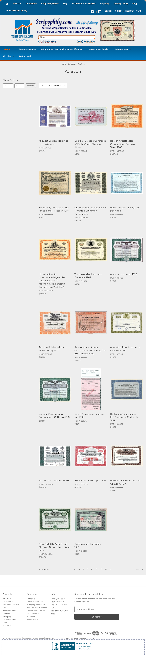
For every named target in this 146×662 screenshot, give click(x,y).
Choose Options (90, 188)
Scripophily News (50, 3)
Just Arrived (25, 56)
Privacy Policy (121, 3)
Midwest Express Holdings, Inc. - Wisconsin (53, 142)
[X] (96, 11)
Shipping (104, 3)
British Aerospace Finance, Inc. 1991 (89, 416)
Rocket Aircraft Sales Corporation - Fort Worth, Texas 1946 (124, 144)
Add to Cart (55, 121)
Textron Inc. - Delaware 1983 (55, 480)
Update (30, 86)
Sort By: (43, 85)
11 (110, 569)
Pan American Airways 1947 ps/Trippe (125, 209)
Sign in (118, 11)
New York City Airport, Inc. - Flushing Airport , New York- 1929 (54, 547)
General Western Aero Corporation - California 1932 (54, 416)
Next (138, 569)
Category (7, 49)
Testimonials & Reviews (83, 3)
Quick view (54, 111)
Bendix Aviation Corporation (90, 480)
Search (108, 11)
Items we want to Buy (16, 10)
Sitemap (7, 625)
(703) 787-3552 (47, 41)
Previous (45, 569)
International (121, 49)
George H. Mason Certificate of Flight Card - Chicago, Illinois (90, 144)
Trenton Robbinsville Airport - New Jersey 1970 (54, 349)
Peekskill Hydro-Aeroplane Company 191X (125, 482)
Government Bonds (98, 49)
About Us (17, 3)
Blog (134, 3)
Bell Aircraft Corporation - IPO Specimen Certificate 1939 (124, 417)
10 (106, 569)
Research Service (27, 49)
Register (129, 11)
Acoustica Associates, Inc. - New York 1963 (125, 349)
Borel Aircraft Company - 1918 (88, 546)
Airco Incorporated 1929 (123, 274)
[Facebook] (92, 11)
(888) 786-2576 (86, 41)
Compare (54, 116)
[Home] (6, 3)
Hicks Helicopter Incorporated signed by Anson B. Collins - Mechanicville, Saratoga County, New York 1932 (52, 280)
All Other (7, 56)
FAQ (65, 3)
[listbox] (57, 85)
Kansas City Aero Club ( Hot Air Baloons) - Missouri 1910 (54, 209)
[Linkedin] (99, 11)
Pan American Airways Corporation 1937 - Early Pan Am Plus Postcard (90, 350)
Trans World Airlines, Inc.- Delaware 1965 (88, 276)
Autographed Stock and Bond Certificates (61, 49)
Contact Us (31, 3)
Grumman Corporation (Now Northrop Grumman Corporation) (90, 210)
